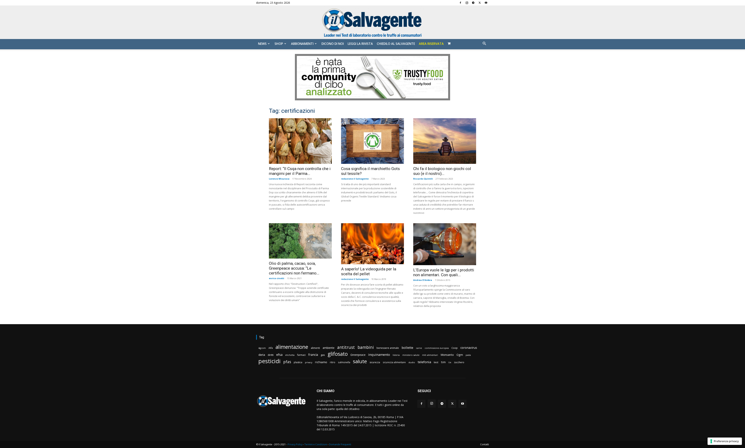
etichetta (290, 354)
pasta (468, 355)
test (436, 362)
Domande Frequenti (340, 444)
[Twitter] (480, 2)
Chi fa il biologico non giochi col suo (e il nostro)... (442, 171)
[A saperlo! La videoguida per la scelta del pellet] (372, 243)
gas (323, 355)
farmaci (301, 355)
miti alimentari (430, 354)
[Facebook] (460, 2)
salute (360, 361)
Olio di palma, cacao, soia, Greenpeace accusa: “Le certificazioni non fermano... (294, 268)
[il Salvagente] (372, 22)
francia (313, 355)
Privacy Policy (295, 444)
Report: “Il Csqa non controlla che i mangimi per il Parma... (300, 171)
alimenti (315, 348)
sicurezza (375, 362)
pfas (287, 362)
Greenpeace (358, 355)
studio (411, 362)
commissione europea (437, 347)
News (262, 44)
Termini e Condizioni (315, 444)
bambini (366, 347)
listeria (396, 354)
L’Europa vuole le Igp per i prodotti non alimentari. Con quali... (443, 272)
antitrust (346, 347)
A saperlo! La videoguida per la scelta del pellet (368, 271)
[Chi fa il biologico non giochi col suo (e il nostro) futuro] (444, 141)
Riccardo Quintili (423, 178)
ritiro (332, 362)
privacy (308, 362)
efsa (279, 355)
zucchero (459, 362)
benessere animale (388, 348)
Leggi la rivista (360, 44)
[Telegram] (473, 2)
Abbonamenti (302, 44)
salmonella (344, 362)
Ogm (460, 355)
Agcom (262, 347)
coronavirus (468, 348)
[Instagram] (467, 2)
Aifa (271, 348)
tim (443, 362)
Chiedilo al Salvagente (396, 44)
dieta (261, 355)
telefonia (424, 362)
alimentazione (291, 347)
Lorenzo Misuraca (279, 178)
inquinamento (379, 354)
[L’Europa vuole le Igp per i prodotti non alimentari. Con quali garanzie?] (444, 244)
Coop (454, 348)
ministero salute (410, 354)
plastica (298, 362)
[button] (484, 44)
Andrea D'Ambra (422, 280)
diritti (271, 355)
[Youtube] (486, 2)
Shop (279, 44)
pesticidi (269, 361)
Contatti (484, 444)
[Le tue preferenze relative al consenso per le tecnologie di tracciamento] (725, 441)
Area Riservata (431, 44)
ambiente (328, 348)
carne (419, 347)
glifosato (338, 354)
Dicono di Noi (332, 44)
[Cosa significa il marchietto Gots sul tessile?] (372, 141)
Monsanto (447, 355)
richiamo (321, 362)
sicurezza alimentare (394, 362)
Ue (449, 362)
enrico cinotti (276, 278)
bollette (407, 348)
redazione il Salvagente (355, 178)
